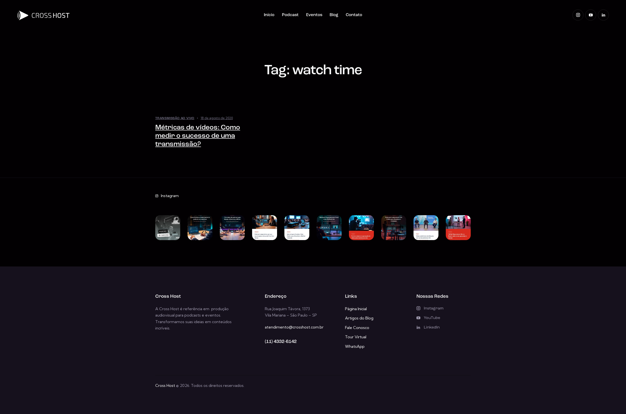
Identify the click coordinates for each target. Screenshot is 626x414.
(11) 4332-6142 (281, 342)
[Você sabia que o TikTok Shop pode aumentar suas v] (458, 227)
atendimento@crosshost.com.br (294, 327)
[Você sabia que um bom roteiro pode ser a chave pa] (200, 227)
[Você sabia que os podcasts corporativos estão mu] (264, 227)
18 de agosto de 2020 (217, 118)
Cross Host (165, 385)
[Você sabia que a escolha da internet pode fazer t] (296, 227)
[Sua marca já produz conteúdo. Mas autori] (167, 227)
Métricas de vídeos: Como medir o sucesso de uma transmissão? (197, 136)
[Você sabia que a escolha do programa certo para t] (329, 227)
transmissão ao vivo (174, 118)
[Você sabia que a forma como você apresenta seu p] (232, 227)
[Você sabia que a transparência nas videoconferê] (426, 227)
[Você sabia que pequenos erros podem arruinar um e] (361, 227)
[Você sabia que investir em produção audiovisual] (393, 227)
